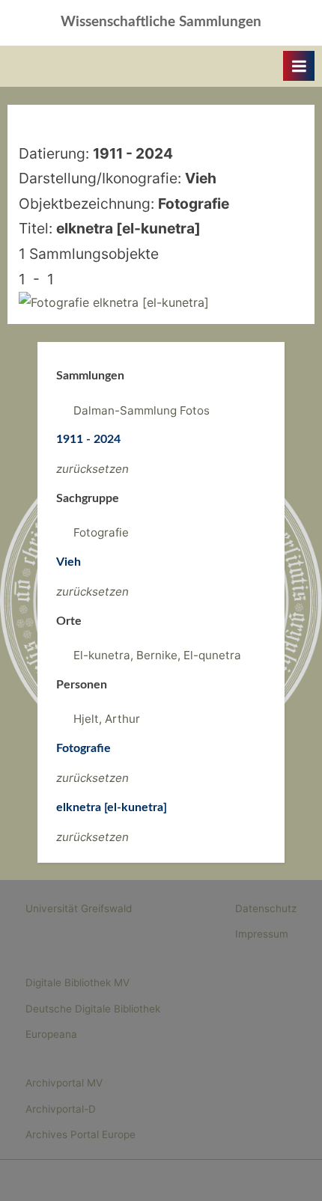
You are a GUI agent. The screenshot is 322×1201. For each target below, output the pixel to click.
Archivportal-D (60, 1109)
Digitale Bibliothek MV (77, 982)
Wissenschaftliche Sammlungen (161, 22)
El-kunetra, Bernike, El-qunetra (157, 655)
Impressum (261, 934)
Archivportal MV (64, 1083)
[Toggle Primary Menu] (299, 66)
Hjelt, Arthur (106, 719)
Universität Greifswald (78, 908)
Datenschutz (266, 908)
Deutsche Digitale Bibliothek (92, 1009)
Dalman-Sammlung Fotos (141, 410)
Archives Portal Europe (80, 1134)
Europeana (51, 1034)
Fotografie (101, 532)
